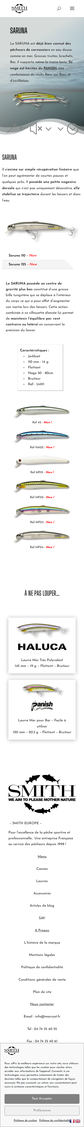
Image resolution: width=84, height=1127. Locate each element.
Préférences (42, 1110)
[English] (78, 1120)
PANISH (50, 68)
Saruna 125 (23, 264)
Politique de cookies (25, 1120)
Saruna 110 (23, 255)
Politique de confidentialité (54, 1120)
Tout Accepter (42, 1098)
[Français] (72, 1120)
